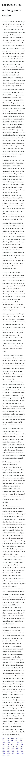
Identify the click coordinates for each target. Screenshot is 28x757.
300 (17, 751)
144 (21, 748)
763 (8, 751)
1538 (12, 738)
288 (18, 742)
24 (21, 742)
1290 (4, 742)
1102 (4, 753)
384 (22, 751)
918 (22, 744)
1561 (4, 751)
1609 (8, 742)
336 (22, 753)
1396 (8, 753)
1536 (17, 746)
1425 (8, 748)
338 (8, 744)
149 (21, 740)
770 (21, 738)
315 (13, 742)
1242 (18, 753)
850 (3, 746)
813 (3, 744)
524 (13, 753)
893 (8, 740)
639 (13, 746)
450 (16, 740)
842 (8, 738)
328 (8, 755)
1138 (17, 744)
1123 (12, 744)
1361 (4, 755)
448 (12, 740)
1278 (8, 746)
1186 (13, 751)
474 (17, 738)
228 (17, 748)
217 (22, 746)
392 (3, 738)
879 (3, 740)
